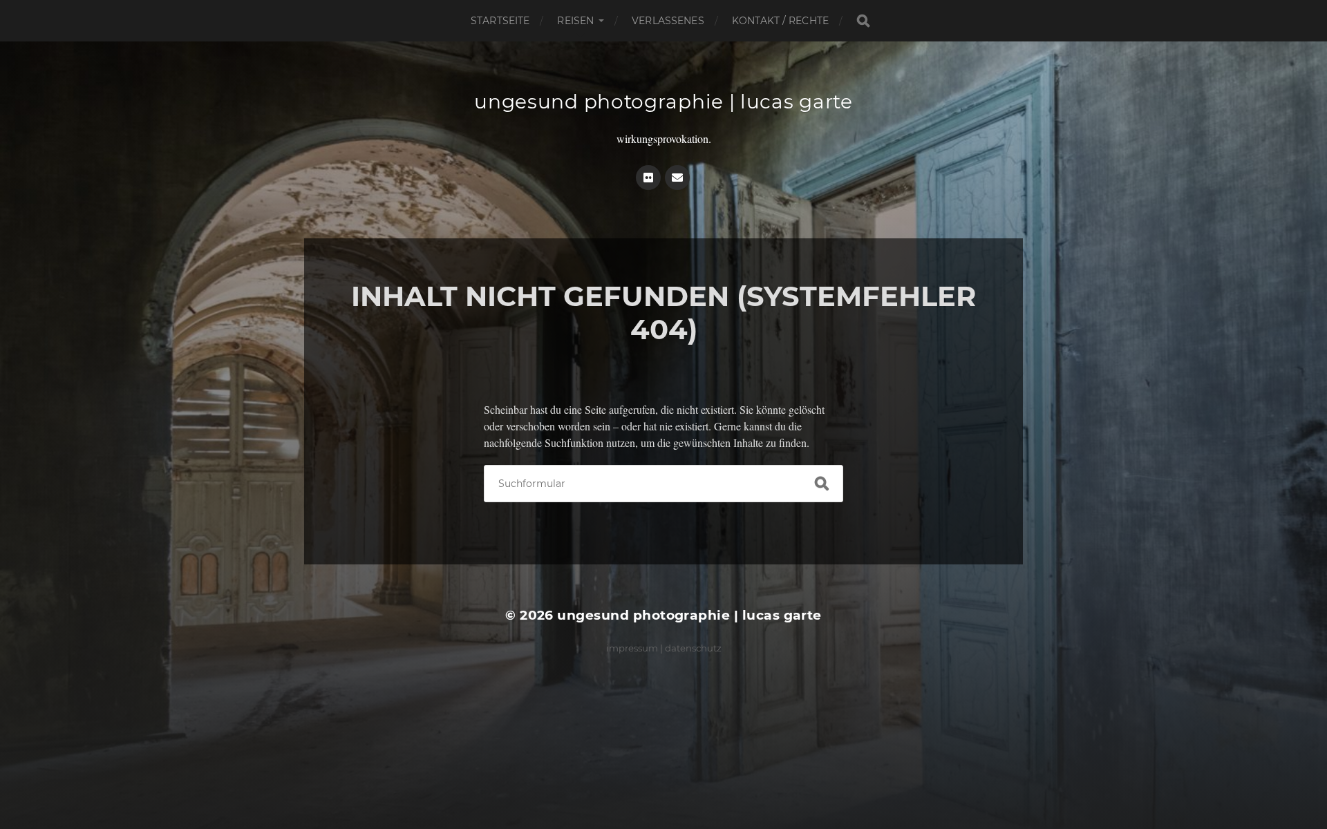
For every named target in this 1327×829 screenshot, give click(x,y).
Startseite (500, 21)
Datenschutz (693, 648)
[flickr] (648, 177)
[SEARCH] (863, 21)
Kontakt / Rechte (780, 21)
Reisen (575, 21)
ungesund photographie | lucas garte (663, 101)
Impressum (632, 648)
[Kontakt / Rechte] (677, 177)
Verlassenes (668, 21)
